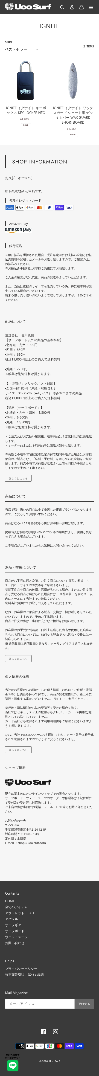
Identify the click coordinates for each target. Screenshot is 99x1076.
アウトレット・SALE (20, 913)
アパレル (11, 919)
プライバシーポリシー (21, 968)
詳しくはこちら (18, 478)
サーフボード (14, 931)
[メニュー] (91, 7)
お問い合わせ (14, 943)
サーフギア (13, 925)
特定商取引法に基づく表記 (24, 974)
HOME (10, 901)
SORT (8, 42)
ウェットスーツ (16, 937)
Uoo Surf (54, 1061)
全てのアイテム (16, 907)
